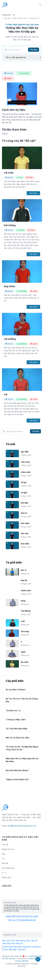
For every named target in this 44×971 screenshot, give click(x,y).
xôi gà (23, 482)
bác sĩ (23, 570)
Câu (3, 854)
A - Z (4, 873)
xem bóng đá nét (27, 920)
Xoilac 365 (10, 916)
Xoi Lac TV (14, 920)
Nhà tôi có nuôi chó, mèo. (18, 737)
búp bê (24, 580)
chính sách (26, 590)
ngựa (23, 652)
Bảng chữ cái (7, 849)
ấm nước (25, 662)
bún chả (24, 533)
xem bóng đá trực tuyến (27, 916)
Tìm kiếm (33, 50)
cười (23, 621)
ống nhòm (9, 286)
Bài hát (5, 863)
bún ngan (25, 523)
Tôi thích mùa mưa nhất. (17, 728)
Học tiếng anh (8, 868)
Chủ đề (5, 844)
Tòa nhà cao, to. (13, 710)
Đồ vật (9, 73)
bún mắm (25, 543)
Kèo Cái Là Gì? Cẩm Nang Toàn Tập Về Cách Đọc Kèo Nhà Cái (19, 942)
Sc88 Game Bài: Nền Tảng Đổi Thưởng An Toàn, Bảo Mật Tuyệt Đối (22, 948)
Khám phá (6, 877)
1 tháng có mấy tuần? (16, 719)
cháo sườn (26, 472)
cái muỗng (10, 339)
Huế (20, 177)
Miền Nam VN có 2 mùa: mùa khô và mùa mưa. (22, 760)
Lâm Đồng (25, 73)
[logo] (5, 806)
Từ (14, 15)
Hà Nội (21, 230)
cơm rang (25, 462)
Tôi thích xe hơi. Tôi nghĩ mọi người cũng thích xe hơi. (22, 748)
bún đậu (24, 503)
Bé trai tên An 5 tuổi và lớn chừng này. (22, 700)
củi (5, 394)
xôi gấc (24, 492)
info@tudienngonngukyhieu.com (22, 826)
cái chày (8, 172)
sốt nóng (25, 631)
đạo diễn (25, 452)
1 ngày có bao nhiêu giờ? (17, 779)
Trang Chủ (6, 15)
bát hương (9, 225)
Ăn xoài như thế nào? (16, 689)
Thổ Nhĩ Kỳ (26, 611)
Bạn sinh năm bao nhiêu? (17, 770)
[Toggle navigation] (40, 5)
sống (23, 601)
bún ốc (24, 513)
